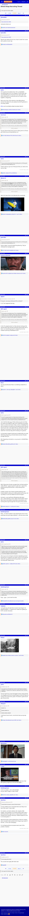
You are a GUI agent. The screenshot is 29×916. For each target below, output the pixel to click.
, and (10, 173)
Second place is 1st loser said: (7, 298)
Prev (10, 13)
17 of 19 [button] (14, 13)
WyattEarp (3, 800)
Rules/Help (6, 914)
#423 (26, 785)
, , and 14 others (12, 109)
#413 (26, 465)
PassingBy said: (5, 705)
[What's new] (27, 1)
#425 (26, 852)
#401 (26, 15)
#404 (26, 112)
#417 (26, 604)
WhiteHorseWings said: (6, 802)
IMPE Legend (4, 309)
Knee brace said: (5, 19)
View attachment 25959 (6, 21)
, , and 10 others (14, 273)
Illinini (2, 382)
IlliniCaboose (4, 743)
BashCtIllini (3, 32)
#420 (26, 701)
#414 (26, 509)
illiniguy (2, 637)
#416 (26, 584)
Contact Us (9, 912)
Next (19, 13)
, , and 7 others (10, 444)
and (9, 27)
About (13, 912)
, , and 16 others (12, 135)
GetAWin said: (4, 857)
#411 (26, 380)
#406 (26, 176)
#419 (26, 682)
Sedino (2, 90)
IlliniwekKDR (3, 17)
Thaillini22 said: (5, 686)
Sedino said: (4, 117)
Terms (16, 912)
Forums (5, 912)
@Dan (2, 106)
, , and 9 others (13, 655)
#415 (26, 539)
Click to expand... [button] (14, 128)
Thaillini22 (3, 606)
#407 (26, 235)
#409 (26, 294)
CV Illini (2, 766)
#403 (26, 87)
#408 (26, 253)
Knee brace (3, 114)
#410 (26, 306)
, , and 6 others (10, 335)
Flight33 (2, 296)
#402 (26, 30)
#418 (26, 635)
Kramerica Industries (5, 255)
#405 (26, 156)
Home (2, 912)
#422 (26, 764)
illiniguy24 (3, 703)
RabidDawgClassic (5, 511)
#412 (26, 410)
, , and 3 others (12, 389)
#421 (26, 741)
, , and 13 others (12, 214)
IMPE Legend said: (5, 415)
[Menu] (1, 1)
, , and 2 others (11, 518)
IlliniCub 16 (3, 178)
